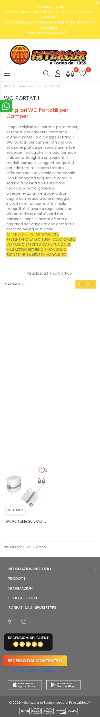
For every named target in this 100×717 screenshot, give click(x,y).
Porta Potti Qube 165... (25, 363)
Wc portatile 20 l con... (25, 521)
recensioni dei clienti (28, 638)
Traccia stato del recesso (35, 670)
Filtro (86, 284)
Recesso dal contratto (35, 661)
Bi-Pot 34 (74, 351)
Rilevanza (12, 284)
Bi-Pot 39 (26, 433)
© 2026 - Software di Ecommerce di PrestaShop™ (50, 702)
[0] (70, 73)
